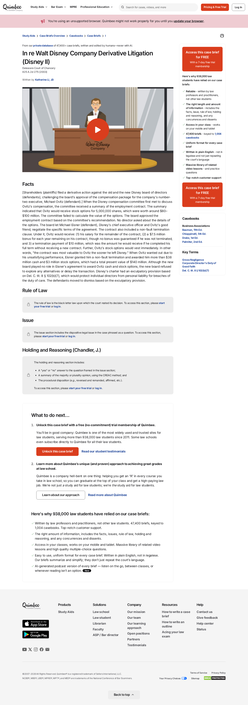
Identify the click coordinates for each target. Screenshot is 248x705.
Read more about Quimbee (107, 495)
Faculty (98, 629)
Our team (134, 617)
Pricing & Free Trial (215, 7)
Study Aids (37, 6)
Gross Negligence (193, 259)
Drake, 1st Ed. (190, 237)
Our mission (136, 612)
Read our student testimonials (103, 451)
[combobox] (158, 7)
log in (57, 306)
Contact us (205, 612)
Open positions (138, 633)
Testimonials (136, 645)
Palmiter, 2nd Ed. (192, 241)
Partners (133, 639)
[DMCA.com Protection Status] (215, 678)
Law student (102, 617)
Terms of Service (198, 672)
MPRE (73, 6)
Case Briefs (94, 35)
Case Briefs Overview (52, 35)
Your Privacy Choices (170, 678)
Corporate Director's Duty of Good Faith (199, 264)
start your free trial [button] (53, 336)
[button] (97, 129)
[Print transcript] (222, 35)
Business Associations (196, 225)
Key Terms (190, 252)
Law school (101, 612)
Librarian (99, 623)
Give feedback (207, 617)
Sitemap (195, 678)
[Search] (122, 7)
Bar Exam (57, 6)
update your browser (189, 21)
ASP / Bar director (106, 635)
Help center (205, 623)
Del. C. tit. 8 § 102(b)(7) (195, 270)
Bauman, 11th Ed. (192, 229)
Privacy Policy (219, 672)
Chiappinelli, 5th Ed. (194, 233)
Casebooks (76, 35)
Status (201, 629)
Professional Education (94, 6)
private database (43, 45)
